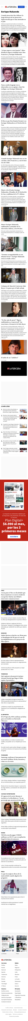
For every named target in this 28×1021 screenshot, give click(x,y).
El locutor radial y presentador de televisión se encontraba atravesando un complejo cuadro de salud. (12, 232)
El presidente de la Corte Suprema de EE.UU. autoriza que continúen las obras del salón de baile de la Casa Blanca (13, 859)
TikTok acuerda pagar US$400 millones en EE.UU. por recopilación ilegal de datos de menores (13, 837)
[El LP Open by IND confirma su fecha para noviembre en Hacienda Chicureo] (14, 730)
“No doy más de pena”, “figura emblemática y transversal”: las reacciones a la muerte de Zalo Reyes (13, 322)
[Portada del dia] (14, 509)
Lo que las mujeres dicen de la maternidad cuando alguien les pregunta (11, 876)
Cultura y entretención (8, 794)
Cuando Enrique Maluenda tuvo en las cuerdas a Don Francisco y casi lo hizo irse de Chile (14, 160)
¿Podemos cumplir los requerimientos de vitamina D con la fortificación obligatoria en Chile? (13, 708)
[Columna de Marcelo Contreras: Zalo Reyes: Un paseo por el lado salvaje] (14, 309)
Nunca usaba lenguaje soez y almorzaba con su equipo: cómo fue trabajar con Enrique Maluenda (13, 87)
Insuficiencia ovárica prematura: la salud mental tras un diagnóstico (12, 903)
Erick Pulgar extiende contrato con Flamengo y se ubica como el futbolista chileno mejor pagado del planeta (11, 451)
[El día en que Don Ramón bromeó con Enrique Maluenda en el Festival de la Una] (14, 148)
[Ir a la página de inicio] (11, 7)
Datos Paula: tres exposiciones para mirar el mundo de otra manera (12, 897)
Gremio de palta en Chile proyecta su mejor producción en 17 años (12, 668)
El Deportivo (5, 714)
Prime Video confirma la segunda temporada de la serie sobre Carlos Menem (14, 827)
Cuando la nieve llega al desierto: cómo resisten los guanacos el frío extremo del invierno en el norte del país (11, 426)
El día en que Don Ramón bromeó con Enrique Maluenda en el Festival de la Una (13, 123)
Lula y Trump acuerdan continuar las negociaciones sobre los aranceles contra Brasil (14, 866)
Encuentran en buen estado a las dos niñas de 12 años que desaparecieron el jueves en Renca (11, 443)
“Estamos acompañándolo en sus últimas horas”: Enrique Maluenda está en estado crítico (12, 256)
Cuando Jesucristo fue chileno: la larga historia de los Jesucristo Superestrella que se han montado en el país (13, 18)
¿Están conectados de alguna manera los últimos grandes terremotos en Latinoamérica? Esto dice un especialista (13, 701)
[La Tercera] (7, 952)
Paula (2, 871)
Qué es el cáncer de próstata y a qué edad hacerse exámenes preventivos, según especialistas (10, 411)
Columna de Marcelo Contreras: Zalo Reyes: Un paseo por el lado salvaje (13, 287)
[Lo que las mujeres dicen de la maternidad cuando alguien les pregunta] (14, 887)
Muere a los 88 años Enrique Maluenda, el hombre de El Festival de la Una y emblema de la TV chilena (14, 192)
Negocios (4, 633)
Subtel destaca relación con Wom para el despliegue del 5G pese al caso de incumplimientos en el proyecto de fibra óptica (14, 638)
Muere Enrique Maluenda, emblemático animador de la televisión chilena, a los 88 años (11, 226)
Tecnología (4, 755)
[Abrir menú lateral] (2, 7)
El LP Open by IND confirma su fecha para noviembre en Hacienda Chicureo (13, 719)
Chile (2, 590)
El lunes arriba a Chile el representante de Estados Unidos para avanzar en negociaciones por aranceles (13, 662)
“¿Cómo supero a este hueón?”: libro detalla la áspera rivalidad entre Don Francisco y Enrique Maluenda (13, 52)
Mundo (3, 833)
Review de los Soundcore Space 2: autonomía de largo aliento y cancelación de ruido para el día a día (13, 787)
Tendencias (4, 674)
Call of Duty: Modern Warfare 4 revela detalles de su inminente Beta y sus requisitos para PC (13, 781)
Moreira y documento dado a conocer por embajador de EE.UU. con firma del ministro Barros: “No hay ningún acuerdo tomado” (11, 418)
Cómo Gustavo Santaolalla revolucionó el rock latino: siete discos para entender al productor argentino (13, 821)
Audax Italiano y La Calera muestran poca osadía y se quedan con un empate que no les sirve (13, 741)
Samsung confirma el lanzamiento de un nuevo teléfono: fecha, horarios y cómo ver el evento (13, 759)
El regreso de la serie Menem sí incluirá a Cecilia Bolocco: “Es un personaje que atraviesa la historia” (13, 798)
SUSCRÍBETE (14, 537)
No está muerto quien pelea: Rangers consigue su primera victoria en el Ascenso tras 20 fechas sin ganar (13, 748)
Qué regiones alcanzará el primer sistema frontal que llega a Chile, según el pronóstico (12, 678)
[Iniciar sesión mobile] (26, 7)
